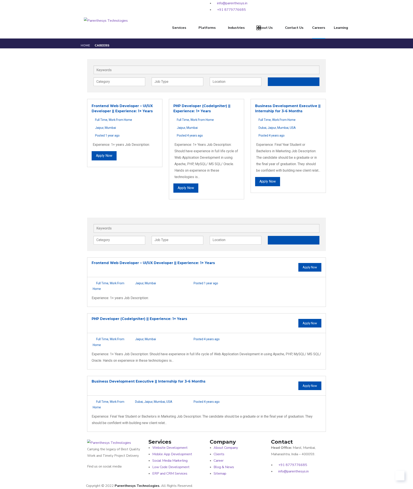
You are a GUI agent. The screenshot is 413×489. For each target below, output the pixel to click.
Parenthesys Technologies (137, 485)
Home (85, 45)
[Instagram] (178, 5)
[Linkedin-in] (89, 5)
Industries (236, 27)
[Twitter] (149, 5)
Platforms (207, 27)
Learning (341, 27)
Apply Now (104, 156)
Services (179, 27)
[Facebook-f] (119, 5)
